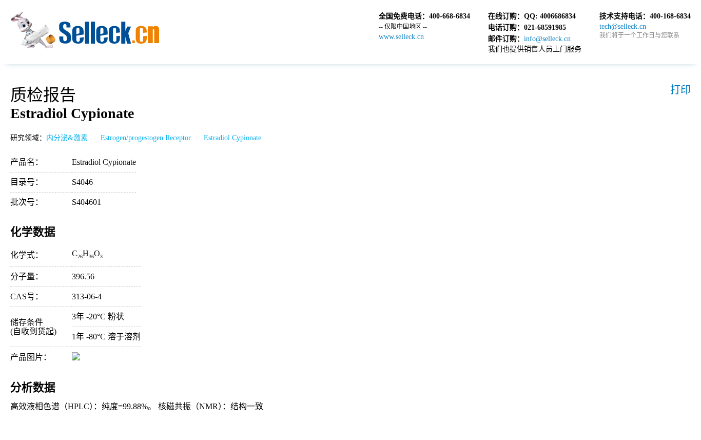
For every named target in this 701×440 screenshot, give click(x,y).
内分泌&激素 (67, 138)
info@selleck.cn (547, 39)
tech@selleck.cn (622, 26)
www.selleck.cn (401, 37)
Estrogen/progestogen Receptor (146, 138)
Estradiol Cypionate (232, 138)
